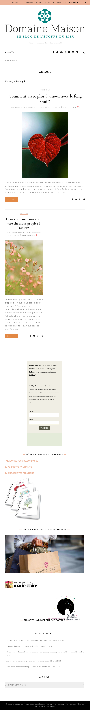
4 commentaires (69, 107)
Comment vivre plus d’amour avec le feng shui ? (45, 98)
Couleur (24, 213)
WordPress (50, 706)
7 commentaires (28, 235)
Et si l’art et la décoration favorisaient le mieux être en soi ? (30, 640)
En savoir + (73, 3)
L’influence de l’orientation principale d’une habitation (28, 667)
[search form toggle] (84, 53)
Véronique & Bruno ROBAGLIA (23, 107)
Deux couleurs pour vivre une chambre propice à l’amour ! (24, 223)
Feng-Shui (45, 90)
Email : (31, 419)
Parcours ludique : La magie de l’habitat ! (22, 646)
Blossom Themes (77, 704)
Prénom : (32, 411)
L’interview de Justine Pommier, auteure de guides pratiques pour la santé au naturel (41, 652)
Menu (11, 52)
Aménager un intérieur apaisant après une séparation (28, 661)
